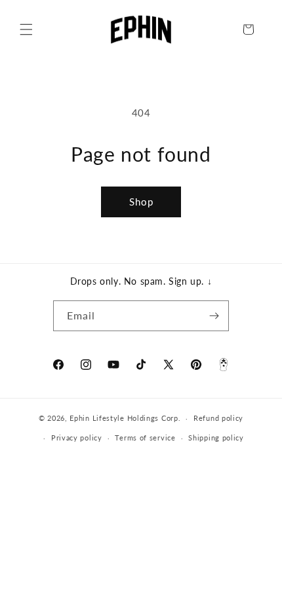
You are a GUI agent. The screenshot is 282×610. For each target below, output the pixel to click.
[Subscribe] (213, 315)
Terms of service (145, 437)
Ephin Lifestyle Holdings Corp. (125, 418)
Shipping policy (216, 437)
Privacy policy (76, 437)
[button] (26, 29)
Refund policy (218, 418)
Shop (141, 201)
